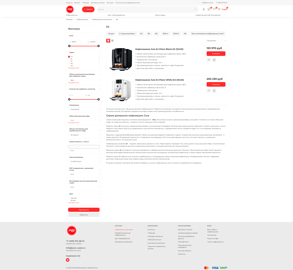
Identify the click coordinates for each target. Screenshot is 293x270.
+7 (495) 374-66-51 (221, 2)
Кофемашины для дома (124, 229)
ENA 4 (165, 34)
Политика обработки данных (186, 237)
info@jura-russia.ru (207, 2)
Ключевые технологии (156, 243)
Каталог (77, 3)
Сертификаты (183, 242)
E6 (149, 34)
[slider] (69, 46)
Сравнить (181, 254)
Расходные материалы (123, 242)
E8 (156, 34)
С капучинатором (127, 34)
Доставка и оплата (98, 3)
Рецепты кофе (212, 238)
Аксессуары (160, 15)
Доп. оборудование (116, 15)
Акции (68, 3)
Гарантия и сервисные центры (156, 247)
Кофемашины (72, 15)
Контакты (110, 3)
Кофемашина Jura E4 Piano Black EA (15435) (159, 49)
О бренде (85, 3)
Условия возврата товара (188, 233)
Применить (84, 210)
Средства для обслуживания (208, 15)
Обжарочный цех (154, 240)
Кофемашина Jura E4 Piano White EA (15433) (159, 80)
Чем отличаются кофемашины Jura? (207, 34)
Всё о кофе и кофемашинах (212, 231)
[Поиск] (195, 9)
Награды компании (155, 236)
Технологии (211, 235)
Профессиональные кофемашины (122, 234)
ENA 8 (176, 34)
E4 (141, 34)
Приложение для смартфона (184, 246)
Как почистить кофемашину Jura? (128, 3)
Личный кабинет (184, 251)
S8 (185, 34)
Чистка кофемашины (215, 242)
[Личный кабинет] (204, 9)
